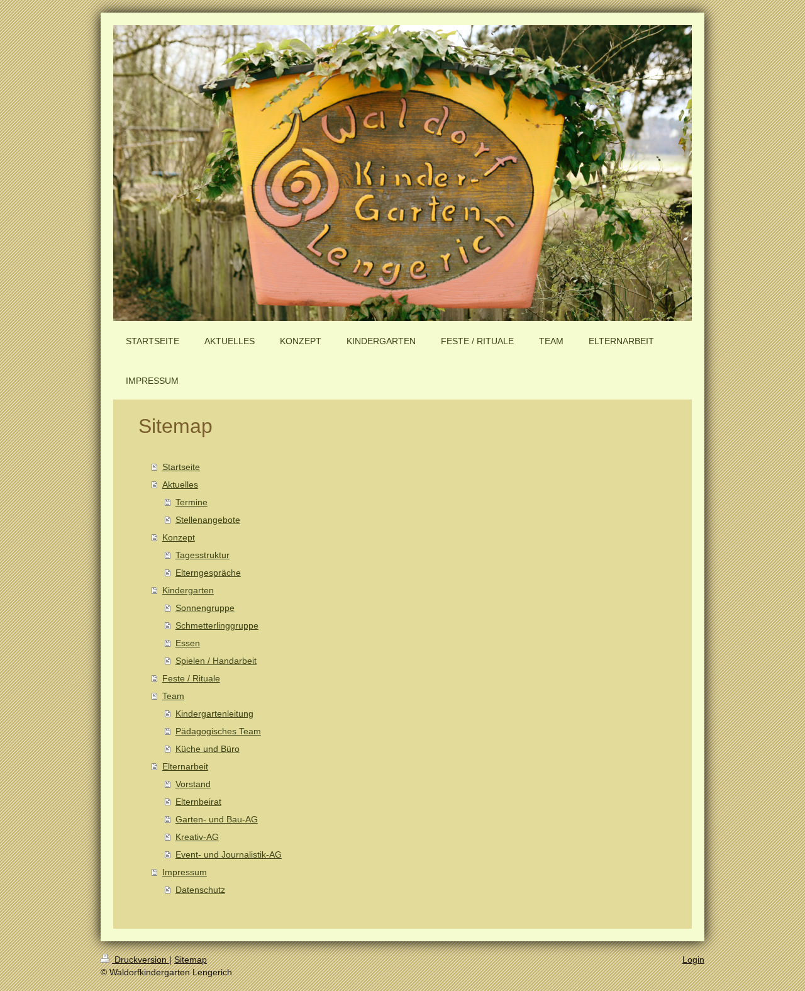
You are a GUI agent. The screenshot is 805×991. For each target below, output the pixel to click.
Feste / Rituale (191, 678)
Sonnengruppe (205, 608)
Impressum (184, 872)
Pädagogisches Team (218, 731)
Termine (191, 502)
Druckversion (140, 960)
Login (693, 960)
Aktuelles (180, 484)
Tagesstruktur (202, 555)
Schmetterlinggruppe (216, 625)
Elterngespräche (208, 573)
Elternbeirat (198, 802)
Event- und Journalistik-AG (228, 854)
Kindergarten (188, 590)
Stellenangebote (207, 520)
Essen (187, 643)
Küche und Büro (207, 749)
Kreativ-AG (197, 837)
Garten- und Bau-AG (216, 819)
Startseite (181, 467)
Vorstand (193, 784)
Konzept (178, 537)
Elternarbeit (185, 766)
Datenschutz (200, 890)
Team (173, 696)
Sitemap (190, 960)
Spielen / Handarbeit (216, 661)
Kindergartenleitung (214, 713)
